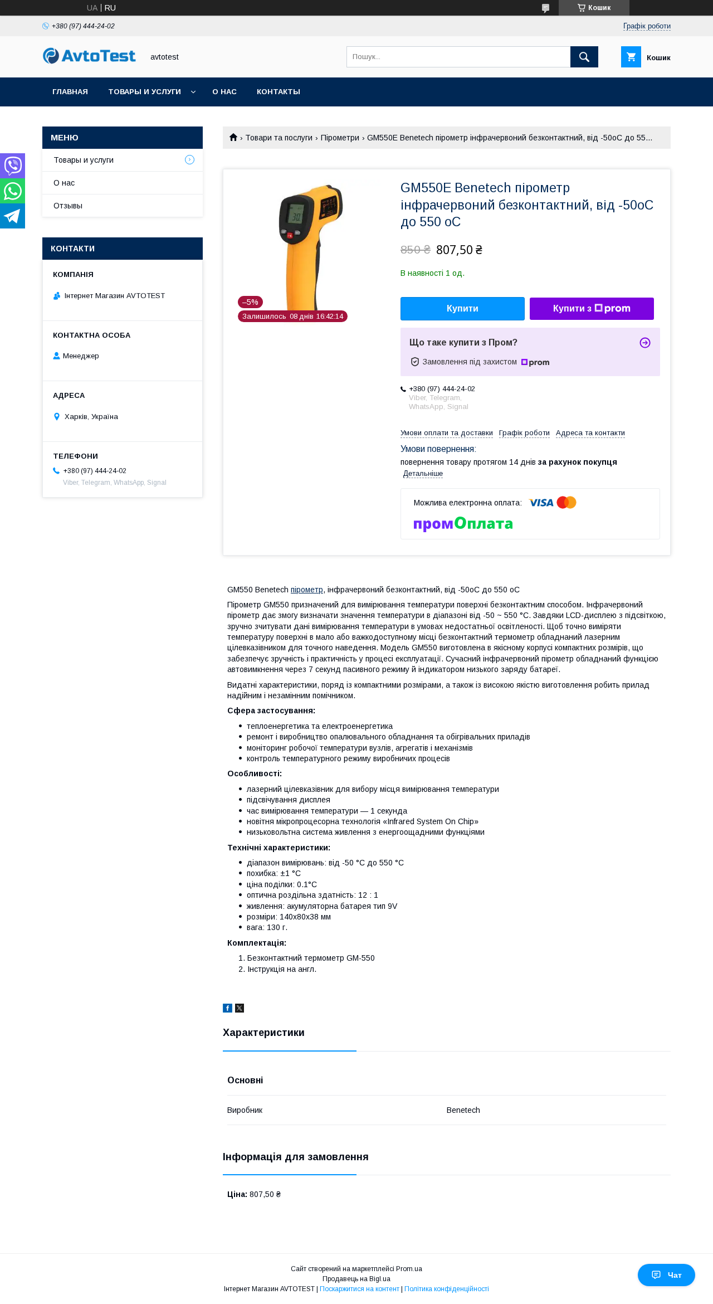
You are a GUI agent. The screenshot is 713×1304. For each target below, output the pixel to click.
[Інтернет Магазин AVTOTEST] (89, 62)
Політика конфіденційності (446, 1289)
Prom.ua (409, 1269)
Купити (462, 308)
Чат (675, 1275)
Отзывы (67, 205)
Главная (70, 91)
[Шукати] (584, 56)
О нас (224, 91)
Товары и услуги (144, 91)
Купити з (572, 308)
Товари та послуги (278, 137)
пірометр (307, 589)
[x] (239, 1009)
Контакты (278, 91)
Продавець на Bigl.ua (356, 1279)
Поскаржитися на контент (359, 1289)
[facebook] (227, 1009)
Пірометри (340, 137)
